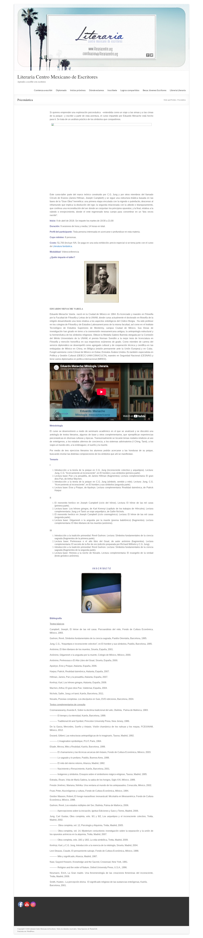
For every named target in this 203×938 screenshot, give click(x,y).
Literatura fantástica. (62, 246)
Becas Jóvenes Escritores (154, 90)
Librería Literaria (178, 90)
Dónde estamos (96, 90)
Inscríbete (112, 90)
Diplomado (61, 90)
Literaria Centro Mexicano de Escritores (57, 76)
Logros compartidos (129, 90)
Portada (173, 100)
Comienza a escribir (43, 90)
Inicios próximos (78, 90)
